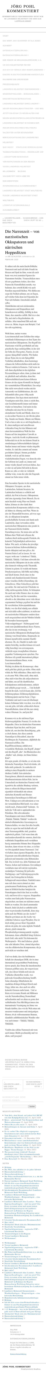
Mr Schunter (14, 256)
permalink (10, 1067)
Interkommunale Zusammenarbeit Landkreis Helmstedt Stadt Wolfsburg (22, 188)
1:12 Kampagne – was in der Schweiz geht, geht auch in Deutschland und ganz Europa (23, 1310)
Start (5, 36)
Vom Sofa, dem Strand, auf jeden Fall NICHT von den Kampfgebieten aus (23, 1116)
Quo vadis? (8, 147)
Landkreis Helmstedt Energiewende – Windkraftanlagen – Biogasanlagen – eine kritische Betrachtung (22, 94)
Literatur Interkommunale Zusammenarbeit (16, 207)
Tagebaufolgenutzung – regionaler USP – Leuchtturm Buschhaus (23, 154)
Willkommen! (9, 171)
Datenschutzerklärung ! (15, 50)
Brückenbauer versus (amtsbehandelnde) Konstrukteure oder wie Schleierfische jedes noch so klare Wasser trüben (23, 1142)
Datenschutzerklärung (18, 1354)
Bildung (22, 171)
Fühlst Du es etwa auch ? (15, 1124)
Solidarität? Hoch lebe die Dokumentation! (16, 178)
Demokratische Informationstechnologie (21, 1298)
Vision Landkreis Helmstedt (17, 166)
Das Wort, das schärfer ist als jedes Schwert (22, 43)
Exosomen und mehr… (14, 1138)
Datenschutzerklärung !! (16, 55)
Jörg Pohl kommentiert (23, 8)
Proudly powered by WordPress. (31, 1369)
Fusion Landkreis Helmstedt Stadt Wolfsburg (20, 198)
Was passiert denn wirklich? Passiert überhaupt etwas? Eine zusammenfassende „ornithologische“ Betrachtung (22, 1154)
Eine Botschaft (11, 1159)
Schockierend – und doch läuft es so (34, 1084)
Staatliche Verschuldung (29, 147)
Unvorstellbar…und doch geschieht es (12, 1085)
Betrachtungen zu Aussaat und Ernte (20, 1127)
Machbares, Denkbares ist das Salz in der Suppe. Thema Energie (22, 1148)
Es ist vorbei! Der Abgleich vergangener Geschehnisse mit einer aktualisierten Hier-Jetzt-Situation (23, 1133)
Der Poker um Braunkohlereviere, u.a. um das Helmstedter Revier (22, 62)
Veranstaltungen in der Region (19, 162)
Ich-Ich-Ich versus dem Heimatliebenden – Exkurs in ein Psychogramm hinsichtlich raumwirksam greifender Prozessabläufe (24, 77)
